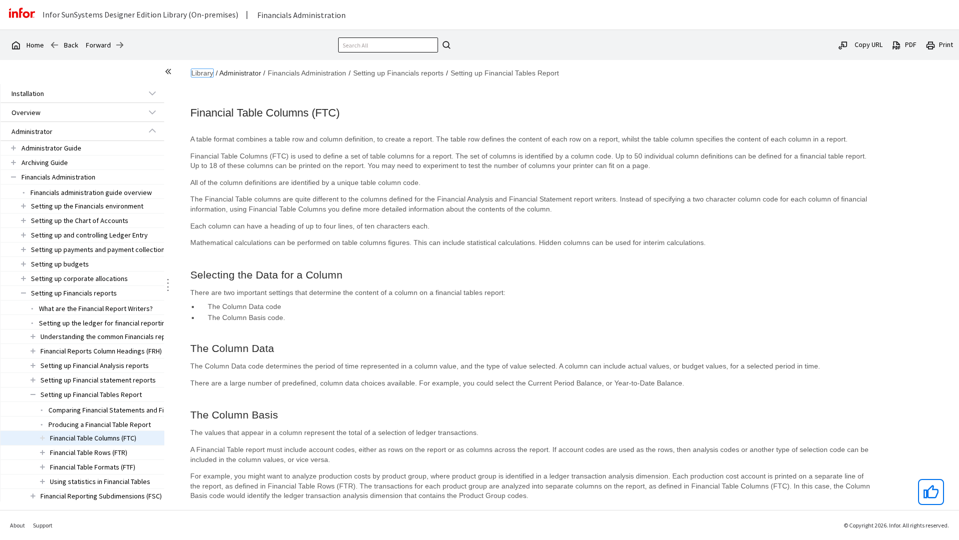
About (17, 525)
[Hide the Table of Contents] (170, 73)
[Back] (54, 45)
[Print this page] (931, 44)
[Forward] (120, 45)
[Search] (445, 45)
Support (42, 525)
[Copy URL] (843, 44)
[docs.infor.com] (15, 45)
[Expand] (152, 93)
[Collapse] (152, 131)
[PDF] (897, 44)
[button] (71, 93)
